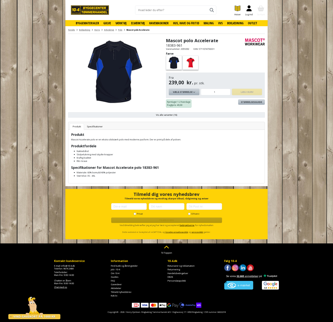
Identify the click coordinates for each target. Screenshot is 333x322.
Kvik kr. (114, 295)
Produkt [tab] (77, 126)
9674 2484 (68, 268)
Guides (114, 276)
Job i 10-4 (115, 269)
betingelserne (187, 225)
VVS (220, 23)
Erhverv (195, 213)
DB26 (170, 276)
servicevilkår (197, 232)
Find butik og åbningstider (124, 265)
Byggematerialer (87, 23)
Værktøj (121, 23)
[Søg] (211, 10)
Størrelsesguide (251, 102)
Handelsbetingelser (178, 273)
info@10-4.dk (68, 265)
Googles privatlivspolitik (176, 232)
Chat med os (60, 287)
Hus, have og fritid (186, 23)
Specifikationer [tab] (95, 126)
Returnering (174, 269)
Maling (209, 23)
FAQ (113, 280)
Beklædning (235, 23)
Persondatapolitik (177, 280)
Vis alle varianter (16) (166, 114)
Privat (140, 213)
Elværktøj (138, 23)
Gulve (107, 23)
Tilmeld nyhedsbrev (121, 292)
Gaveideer (116, 284)
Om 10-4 (115, 273)
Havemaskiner (159, 23)
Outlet (252, 23)
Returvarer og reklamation (181, 265)
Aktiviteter (116, 288)
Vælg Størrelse (183, 92)
